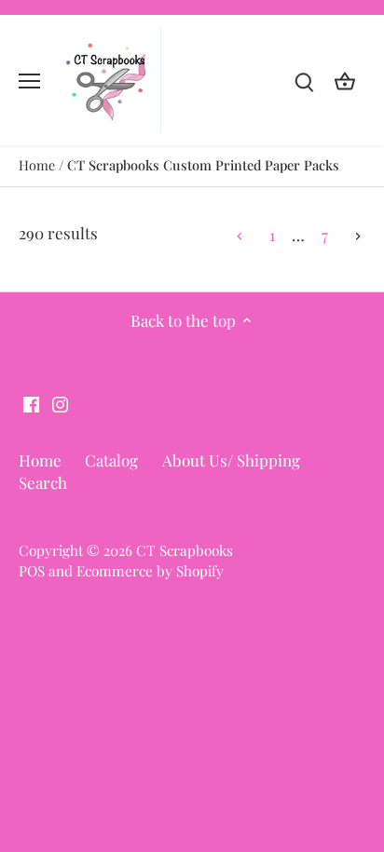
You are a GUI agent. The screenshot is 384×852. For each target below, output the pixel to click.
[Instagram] (60, 403)
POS (32, 570)
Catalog (111, 460)
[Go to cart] (345, 80)
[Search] (303, 80)
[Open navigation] (29, 81)
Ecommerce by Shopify (150, 570)
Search (43, 482)
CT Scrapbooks (184, 550)
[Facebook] (31, 403)
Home (40, 460)
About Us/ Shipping (231, 460)
